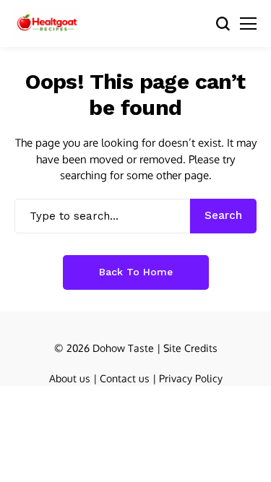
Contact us (125, 378)
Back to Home (136, 271)
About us (69, 378)
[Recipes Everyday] (46, 23)
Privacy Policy (191, 378)
